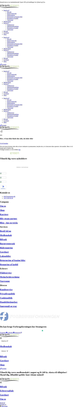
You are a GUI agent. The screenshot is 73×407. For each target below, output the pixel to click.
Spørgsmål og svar (8, 306)
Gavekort (6, 33)
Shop (5, 34)
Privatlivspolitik (7, 294)
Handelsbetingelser (9, 302)
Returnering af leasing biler (14, 17)
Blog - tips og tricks (9, 223)
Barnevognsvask (11, 13)
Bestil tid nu (5, 231)
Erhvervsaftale (7, 391)
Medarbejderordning (13, 26)
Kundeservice (6, 289)
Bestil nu (6, 10)
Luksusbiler (5, 256)
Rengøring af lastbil (12, 18)
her (19, 149)
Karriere (4, 214)
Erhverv (6, 23)
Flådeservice (10, 25)
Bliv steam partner (8, 218)
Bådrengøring (11, 15)
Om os (3, 206)
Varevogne (10, 20)
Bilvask (9, 12)
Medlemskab (7, 21)
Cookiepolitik (6, 298)
